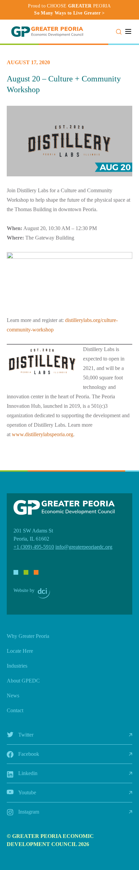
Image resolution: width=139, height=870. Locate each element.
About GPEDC (23, 680)
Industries (17, 666)
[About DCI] (44, 593)
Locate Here (20, 651)
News (13, 695)
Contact (15, 710)
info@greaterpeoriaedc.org (83, 547)
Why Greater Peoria (28, 636)
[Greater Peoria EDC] (47, 31)
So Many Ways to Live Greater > (69, 13)
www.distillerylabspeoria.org (42, 434)
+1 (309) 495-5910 (33, 547)
